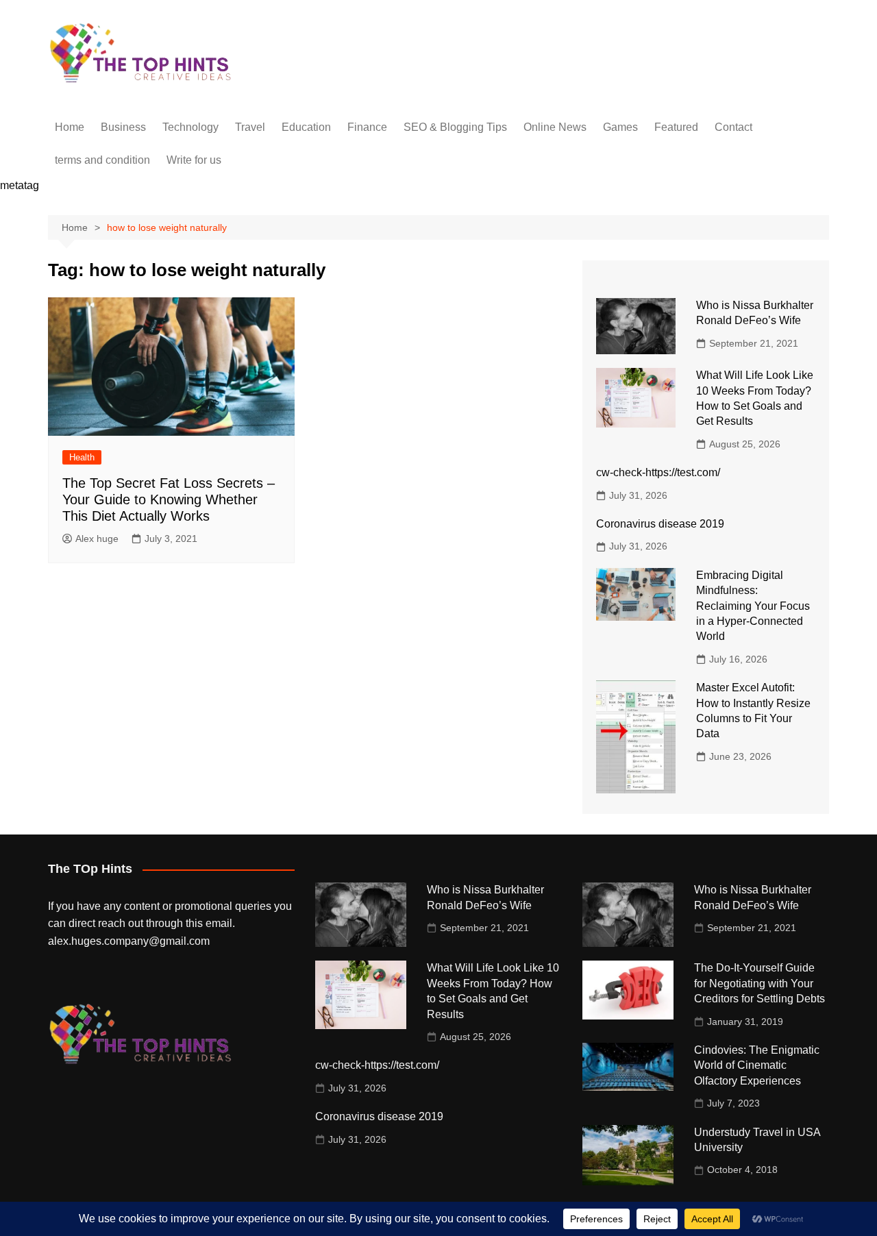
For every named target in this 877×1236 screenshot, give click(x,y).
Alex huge (97, 538)
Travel (250, 127)
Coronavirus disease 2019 (660, 524)
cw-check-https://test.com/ (658, 472)
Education (306, 127)
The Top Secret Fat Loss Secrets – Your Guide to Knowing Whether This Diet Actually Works (168, 499)
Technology (190, 127)
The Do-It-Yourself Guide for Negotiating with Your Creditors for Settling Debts (759, 983)
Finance (367, 127)
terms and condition (102, 160)
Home (69, 127)
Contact (733, 127)
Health (82, 457)
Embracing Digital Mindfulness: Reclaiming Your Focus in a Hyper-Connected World (753, 606)
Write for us (193, 160)
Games (620, 127)
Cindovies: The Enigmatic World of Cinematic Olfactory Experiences (756, 1065)
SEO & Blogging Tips (455, 127)
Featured (676, 127)
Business (123, 127)
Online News (554, 127)
